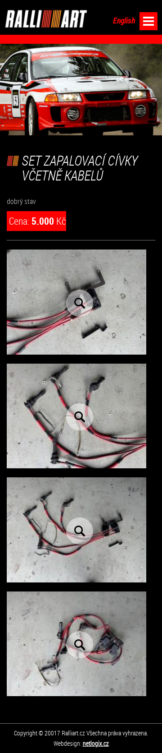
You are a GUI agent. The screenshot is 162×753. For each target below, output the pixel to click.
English (124, 20)
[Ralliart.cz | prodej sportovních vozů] (46, 18)
